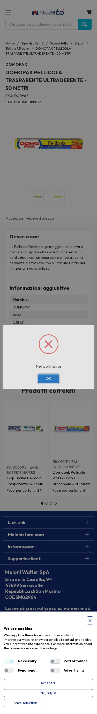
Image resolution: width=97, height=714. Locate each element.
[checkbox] (9, 661)
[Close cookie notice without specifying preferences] (90, 620)
